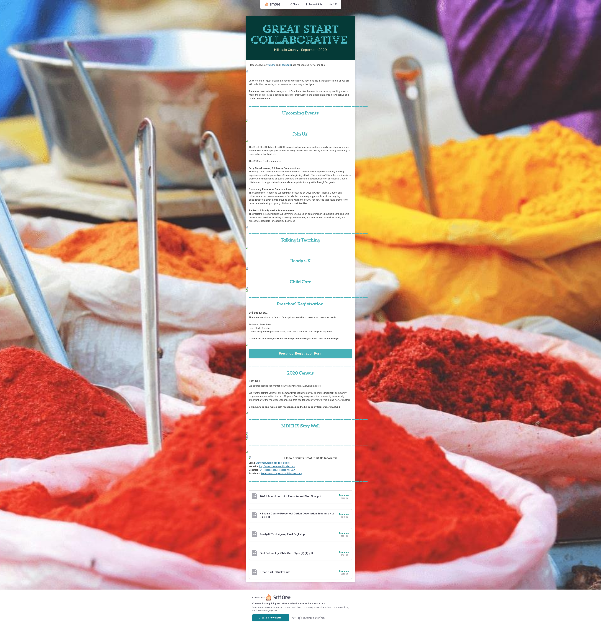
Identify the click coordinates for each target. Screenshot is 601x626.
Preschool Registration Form (300, 353)
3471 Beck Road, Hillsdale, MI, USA (277, 469)
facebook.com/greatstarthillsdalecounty (281, 473)
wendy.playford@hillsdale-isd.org (273, 462)
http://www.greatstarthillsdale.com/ (277, 466)
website (271, 65)
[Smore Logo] (273, 4)
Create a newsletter (271, 617)
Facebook (285, 65)
